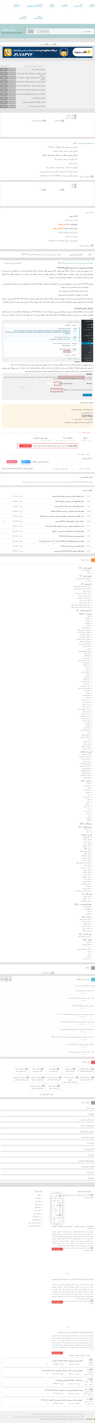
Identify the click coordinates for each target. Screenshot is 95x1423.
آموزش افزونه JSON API (86, 482)
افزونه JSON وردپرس (72, 482)
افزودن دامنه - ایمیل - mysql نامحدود (65, 151)
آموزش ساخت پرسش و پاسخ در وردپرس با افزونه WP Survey (62, 1400)
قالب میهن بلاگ (85, 901)
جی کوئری (89, 781)
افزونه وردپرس (76, 254)
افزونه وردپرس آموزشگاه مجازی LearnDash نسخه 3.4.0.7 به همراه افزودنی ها (61, 541)
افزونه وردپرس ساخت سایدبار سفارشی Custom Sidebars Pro (62, 1370)
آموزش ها (87, 909)
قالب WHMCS (86, 856)
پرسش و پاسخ (86, 734)
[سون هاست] (43, 44)
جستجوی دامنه (86, 662)
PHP (88, 572)
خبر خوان (87, 667)
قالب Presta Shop (85, 851)
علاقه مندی (86, 690)
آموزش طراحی (87, 568)
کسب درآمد (86, 744)
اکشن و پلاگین (86, 944)
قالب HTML (86, 846)
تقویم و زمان (86, 797)
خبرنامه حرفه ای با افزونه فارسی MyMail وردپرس (69, 521)
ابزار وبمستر (88, 584)
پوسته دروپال (86, 888)
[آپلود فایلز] (52, 44)
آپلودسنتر (87, 623)
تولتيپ (88, 799)
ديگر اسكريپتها (86, 681)
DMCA (61, 1414)
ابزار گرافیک (86, 924)
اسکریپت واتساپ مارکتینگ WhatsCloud (83, 1005)
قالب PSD (87, 853)
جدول (88, 801)
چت (89, 739)
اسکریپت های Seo (85, 634)
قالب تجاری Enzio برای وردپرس (85, 990)
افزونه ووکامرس (85, 770)
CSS (89, 616)
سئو (89, 911)
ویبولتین (88, 886)
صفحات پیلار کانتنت (38, 98)
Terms (75, 1414)
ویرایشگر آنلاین (85, 730)
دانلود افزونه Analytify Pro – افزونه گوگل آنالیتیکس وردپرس (77, 1029)
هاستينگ (87, 725)
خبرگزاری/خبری (85, 672)
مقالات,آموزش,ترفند (86, 904)
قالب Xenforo (86, 858)
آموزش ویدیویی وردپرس (83, 578)
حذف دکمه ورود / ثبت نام (37, 106)
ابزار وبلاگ (38, 1204)
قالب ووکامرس (86, 883)
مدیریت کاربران (85, 718)
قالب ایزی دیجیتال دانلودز (83, 863)
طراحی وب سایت (79, 1419)
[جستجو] (31, 31)
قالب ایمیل (87, 865)
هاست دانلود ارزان (87, 1166)
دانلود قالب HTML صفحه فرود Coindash (69, 1380)
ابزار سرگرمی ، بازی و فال (82, 593)
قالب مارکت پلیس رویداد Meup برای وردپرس (81, 998)
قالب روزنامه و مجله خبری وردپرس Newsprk (81, 1052)
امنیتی (88, 648)
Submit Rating (87, 416)
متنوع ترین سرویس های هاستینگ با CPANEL (63, 147)
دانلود (85, 438)
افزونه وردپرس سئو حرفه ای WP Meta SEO (71, 536)
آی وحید (70, 1419)
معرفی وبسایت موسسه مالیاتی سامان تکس (30, 81)
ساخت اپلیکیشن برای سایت (29, 482)
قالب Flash (87, 842)
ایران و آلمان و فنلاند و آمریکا (68, 232)
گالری (88, 820)
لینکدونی (87, 697)
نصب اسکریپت (36, 1216)
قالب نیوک (87, 879)
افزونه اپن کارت (85, 759)
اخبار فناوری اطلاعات (86, 610)
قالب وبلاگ (89, 894)
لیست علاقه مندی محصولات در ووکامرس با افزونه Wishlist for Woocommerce (62, 516)
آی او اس (87, 829)
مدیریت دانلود (86, 706)
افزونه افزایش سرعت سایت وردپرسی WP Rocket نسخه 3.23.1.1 (75, 1014)
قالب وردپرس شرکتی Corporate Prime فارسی (67, 1361)
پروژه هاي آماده (87, 934)
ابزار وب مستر (86, 921)
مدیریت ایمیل (86, 702)
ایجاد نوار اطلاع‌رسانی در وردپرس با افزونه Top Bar (69, 501)
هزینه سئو (90, 1108)
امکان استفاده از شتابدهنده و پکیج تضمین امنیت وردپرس (59, 172)
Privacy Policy (68, 1414)
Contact (56, 1414)
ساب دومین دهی (85, 686)
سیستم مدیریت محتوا (84, 688)
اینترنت (88, 580)
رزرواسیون (87, 683)
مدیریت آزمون (86, 699)
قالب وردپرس (86, 881)
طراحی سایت (86, 928)
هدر (89, 953)
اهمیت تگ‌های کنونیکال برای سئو (34, 102)
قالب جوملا (87, 870)
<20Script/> (8, 30)
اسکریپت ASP (86, 627)
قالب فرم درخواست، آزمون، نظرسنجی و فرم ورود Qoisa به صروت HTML (73, 1037)
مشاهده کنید (56, 1249)
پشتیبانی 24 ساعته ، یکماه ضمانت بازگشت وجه (62, 167)
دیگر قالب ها (86, 837)
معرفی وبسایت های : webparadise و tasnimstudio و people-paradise (22, 86)
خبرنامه (88, 669)
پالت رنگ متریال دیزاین (34, 1222)
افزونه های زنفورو (85, 766)
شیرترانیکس (86, 777)
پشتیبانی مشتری (85, 737)
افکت (88, 788)
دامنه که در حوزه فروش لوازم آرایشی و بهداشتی (29, 94)
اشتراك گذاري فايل (84, 641)
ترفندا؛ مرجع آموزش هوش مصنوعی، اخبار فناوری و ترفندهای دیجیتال (22, 78)
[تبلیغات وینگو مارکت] (47, 973)
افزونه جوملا (86, 761)
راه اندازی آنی (73, 163)
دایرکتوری (87, 676)
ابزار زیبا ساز (86, 591)
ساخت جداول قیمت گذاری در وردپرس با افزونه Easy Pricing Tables (65, 526)
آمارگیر (88, 621)
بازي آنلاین (87, 653)
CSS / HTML (86, 570)
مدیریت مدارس (85, 713)
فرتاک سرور (89, 212)
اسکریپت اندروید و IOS (83, 630)
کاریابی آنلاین (86, 741)
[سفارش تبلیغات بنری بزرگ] (71, 115)
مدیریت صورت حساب (83, 709)
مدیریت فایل (86, 711)
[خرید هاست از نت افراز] (70, 118)
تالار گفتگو (87, 655)
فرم (89, 808)
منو (89, 815)
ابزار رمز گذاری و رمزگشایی (82, 588)
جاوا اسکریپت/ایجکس (84, 660)
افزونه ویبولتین (86, 773)
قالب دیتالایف (86, 872)
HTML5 (87, 618)
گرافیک (90, 940)
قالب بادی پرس (85, 867)
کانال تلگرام (26, 462)
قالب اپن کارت (86, 860)
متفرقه (88, 813)
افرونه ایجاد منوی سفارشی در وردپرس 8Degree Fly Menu (67, 511)
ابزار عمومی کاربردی (84, 595)
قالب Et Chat (86, 839)
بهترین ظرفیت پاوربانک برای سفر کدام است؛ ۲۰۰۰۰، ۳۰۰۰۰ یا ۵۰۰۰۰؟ (22, 74)
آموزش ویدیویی (87, 576)
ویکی (88, 732)
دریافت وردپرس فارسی (34, 1225)
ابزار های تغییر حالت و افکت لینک (80, 605)
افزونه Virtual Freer (84, 756)
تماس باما (38, 1201)
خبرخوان (87, 804)
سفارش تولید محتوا (87, 1131)
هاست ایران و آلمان (71, 220)
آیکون (88, 942)
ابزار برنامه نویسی (85, 919)
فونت (88, 951)
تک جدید (91, 1155)
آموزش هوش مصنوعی (86, 1161)
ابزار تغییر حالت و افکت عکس (81, 586)
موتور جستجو (86, 720)
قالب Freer (87, 844)
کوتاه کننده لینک (85, 746)
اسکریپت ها (88, 614)
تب (89, 795)
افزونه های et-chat (85, 763)
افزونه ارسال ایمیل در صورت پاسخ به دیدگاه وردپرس (69, 506)
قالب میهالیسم (86, 876)
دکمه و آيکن (86, 806)
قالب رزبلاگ (86, 898)
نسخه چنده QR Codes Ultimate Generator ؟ (30, 90)
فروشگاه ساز (86, 695)
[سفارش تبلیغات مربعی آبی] (59, 120)
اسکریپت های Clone (84, 632)
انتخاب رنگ (87, 790)
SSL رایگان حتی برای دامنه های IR (66, 159)
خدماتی (88, 674)
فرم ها (88, 693)
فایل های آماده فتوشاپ (83, 949)
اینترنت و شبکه (86, 926)
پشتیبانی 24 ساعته (71, 236)
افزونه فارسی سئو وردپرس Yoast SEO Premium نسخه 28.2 (77, 1022)
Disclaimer (81, 1414)
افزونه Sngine (86, 754)
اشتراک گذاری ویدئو (84, 644)
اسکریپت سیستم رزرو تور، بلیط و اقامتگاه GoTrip (80, 1044)
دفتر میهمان (86, 679)
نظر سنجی (87, 723)
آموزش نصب (86, 906)
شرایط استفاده (36, 1219)
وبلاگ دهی (87, 727)
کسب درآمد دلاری (88, 1137)
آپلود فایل (90, 1178)
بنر (89, 947)
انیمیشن (87, 792)
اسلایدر (88, 625)
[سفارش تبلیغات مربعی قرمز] (39, 120)
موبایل (88, 818)
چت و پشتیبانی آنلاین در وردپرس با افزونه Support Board (68, 496)
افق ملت (91, 1114)
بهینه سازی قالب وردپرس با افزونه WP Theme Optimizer (64, 1390)
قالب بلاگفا (87, 896)
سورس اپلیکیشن (87, 827)
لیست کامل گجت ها (47, 1094)
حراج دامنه (90, 1172)
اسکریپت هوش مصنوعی (83, 639)
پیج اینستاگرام (12, 462)
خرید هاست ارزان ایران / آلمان (83, 143)
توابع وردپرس (37, 1213)
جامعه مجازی (86, 658)
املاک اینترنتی (86, 646)
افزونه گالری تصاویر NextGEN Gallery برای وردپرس (69, 551)
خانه (90, 254)
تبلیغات (39, 1195)
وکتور (88, 956)
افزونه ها (7, 263)
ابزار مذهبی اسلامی (84, 602)
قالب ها (90, 835)
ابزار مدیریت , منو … (84, 600)
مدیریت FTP (86, 931)
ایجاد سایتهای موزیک (84, 651)
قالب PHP (87, 849)
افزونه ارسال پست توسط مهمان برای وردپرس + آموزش (68, 531)
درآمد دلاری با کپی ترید (86, 1120)
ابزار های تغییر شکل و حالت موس (80, 607)
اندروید (88, 831)
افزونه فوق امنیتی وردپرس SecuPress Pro (72, 546)
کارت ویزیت (86, 958)
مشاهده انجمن (5, 66)
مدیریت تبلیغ (86, 704)
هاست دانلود (44, 1419)
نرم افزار (89, 917)
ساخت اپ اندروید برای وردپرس (47, 482)
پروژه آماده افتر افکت (84, 936)
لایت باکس (87, 811)
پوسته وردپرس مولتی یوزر (82, 890)
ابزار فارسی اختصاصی (83, 598)
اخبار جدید (90, 1143)
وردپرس (87, 913)
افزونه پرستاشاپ (85, 775)
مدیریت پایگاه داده (85, 716)
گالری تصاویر (86, 748)
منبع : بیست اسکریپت (40, 438)
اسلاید (88, 783)
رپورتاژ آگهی (88, 823)
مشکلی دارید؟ (68, 438)
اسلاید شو (87, 785)
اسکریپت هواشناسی (84, 637)
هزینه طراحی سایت (87, 1125)
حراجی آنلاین (86, 665)
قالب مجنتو (87, 874)
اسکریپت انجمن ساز (38, 69)
